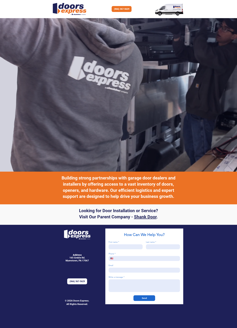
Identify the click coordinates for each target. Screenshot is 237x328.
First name (114, 242)
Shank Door (145, 216)
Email (111, 265)
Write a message (116, 277)
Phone (112, 254)
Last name (151, 242)
